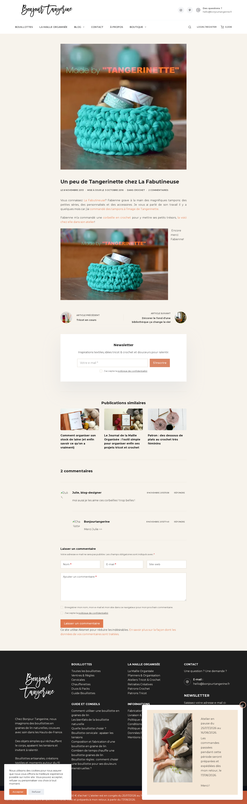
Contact (97, 27)
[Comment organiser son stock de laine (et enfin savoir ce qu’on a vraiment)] (79, 419)
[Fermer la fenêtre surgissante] (242, 705)
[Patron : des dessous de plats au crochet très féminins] (167, 419)
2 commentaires (158, 190)
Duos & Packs (80, 688)
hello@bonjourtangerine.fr (217, 11)
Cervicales (78, 679)
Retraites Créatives (140, 684)
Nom (67, 564)
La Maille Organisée (53, 27)
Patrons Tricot (137, 693)
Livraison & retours (140, 715)
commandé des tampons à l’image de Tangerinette (124, 209)
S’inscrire (160, 362)
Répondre (179, 493)
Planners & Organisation (144, 675)
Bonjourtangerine (97, 521)
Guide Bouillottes (83, 693)
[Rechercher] (190, 27)
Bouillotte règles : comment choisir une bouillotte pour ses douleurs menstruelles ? (94, 764)
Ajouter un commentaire (80, 576)
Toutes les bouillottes (85, 671)
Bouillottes (24, 27)
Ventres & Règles (82, 675)
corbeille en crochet (117, 217)
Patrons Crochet (139, 688)
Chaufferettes (80, 684)
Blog (77, 27)
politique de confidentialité (132, 371)
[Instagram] (181, 10)
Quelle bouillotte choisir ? (88, 728)
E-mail (111, 564)
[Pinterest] (190, 10)
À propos (116, 27)
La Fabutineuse (94, 200)
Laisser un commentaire (82, 623)
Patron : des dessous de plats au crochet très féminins (165, 439)
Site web (154, 564)
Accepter (18, 791)
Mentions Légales (139, 737)
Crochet (139, 190)
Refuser (36, 791)
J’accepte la (125, 371)
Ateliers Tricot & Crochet (144, 679)
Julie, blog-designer (86, 492)
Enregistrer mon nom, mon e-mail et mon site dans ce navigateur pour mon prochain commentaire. (119, 607)
